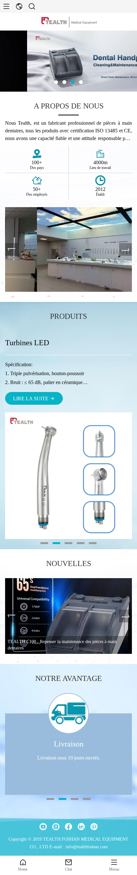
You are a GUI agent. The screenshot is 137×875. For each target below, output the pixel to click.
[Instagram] (56, 826)
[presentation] (11, 249)
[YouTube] (43, 826)
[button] (56, 82)
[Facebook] (68, 826)
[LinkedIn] (81, 826)
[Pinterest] (94, 826)
